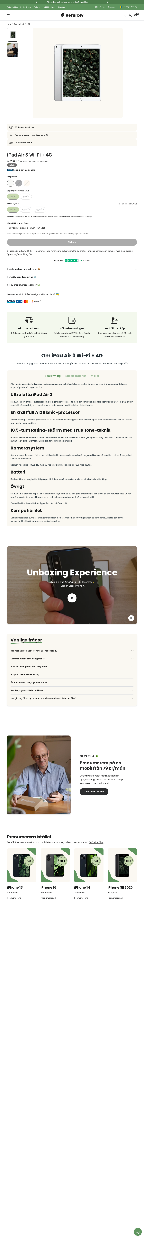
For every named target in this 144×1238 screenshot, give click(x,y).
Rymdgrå (18, 183)
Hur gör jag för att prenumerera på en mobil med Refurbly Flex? (43, 698)
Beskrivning (53, 376)
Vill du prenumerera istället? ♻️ (23, 285)
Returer (37, 7)
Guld (26, 183)
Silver (10, 183)
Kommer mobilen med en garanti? (28, 658)
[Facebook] (96, 7)
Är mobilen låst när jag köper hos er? (29, 682)
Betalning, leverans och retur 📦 (24, 269)
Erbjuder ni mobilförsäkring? (25, 674)
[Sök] (124, 15)
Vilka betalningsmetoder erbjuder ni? (30, 666)
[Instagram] (100, 7)
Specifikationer (75, 376)
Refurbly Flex (12, 7)
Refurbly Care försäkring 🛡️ (21, 277)
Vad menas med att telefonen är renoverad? (34, 651)
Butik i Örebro (25, 7)
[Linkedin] (104, 7)
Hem (9, 24)
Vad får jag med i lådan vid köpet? (28, 690)
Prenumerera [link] (14, 898)
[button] (94, 791)
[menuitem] (13, 7)
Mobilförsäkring (49, 7)
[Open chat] (138, 1232)
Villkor (95, 376)
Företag (61, 7)
